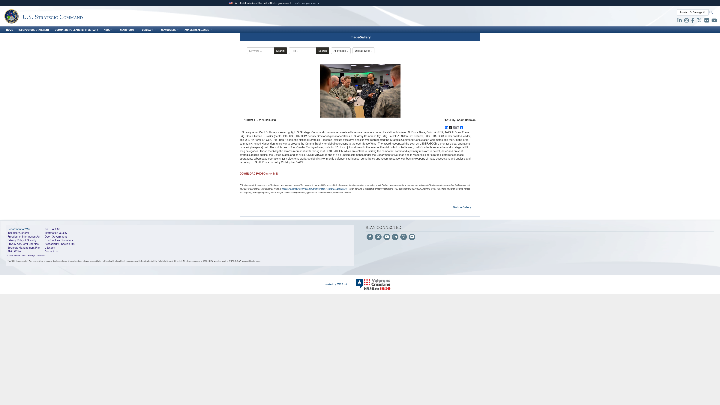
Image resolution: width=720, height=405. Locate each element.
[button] (306, 3)
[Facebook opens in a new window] (692, 21)
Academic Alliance (196, 30)
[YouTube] (386, 237)
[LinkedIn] (395, 237)
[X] (699, 21)
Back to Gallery (462, 207)
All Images (340, 50)
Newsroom (127, 30)
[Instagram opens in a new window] (686, 21)
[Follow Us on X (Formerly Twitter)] (378, 237)
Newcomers (168, 30)
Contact (147, 30)
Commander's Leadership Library (76, 30)
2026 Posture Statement (34, 30)
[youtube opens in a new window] (714, 21)
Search (280, 50)
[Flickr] (412, 237)
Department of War (19, 229)
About (108, 30)
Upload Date (362, 50)
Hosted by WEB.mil (336, 284)
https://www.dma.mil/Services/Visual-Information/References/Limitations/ (314, 188)
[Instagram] (403, 237)
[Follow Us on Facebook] (370, 237)
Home (9, 30)
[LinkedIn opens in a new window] (679, 21)
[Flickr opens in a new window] (706, 21)
